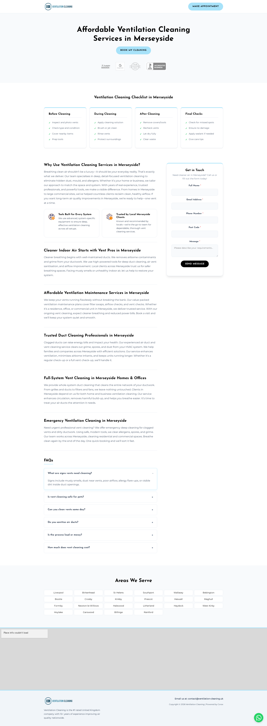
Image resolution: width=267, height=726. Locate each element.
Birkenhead (88, 592)
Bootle (58, 599)
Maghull (208, 599)
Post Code (195, 227)
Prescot (148, 599)
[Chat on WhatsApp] (258, 717)
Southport (148, 592)
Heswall (178, 599)
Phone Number (194, 213)
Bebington (208, 592)
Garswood (88, 612)
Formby (58, 605)
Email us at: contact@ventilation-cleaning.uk (199, 698)
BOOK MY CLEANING (133, 50)
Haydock (178, 605)
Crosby (88, 599)
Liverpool (58, 592)
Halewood (118, 605)
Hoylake (58, 612)
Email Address (194, 199)
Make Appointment (206, 6)
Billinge (118, 612)
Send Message (194, 264)
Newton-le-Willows (88, 605)
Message (194, 241)
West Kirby (208, 605)
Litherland (148, 605)
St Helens (118, 592)
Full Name (195, 185)
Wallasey (178, 592)
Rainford (148, 612)
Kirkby (118, 599)
